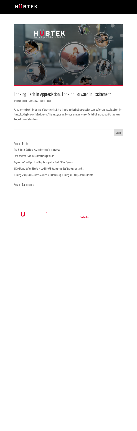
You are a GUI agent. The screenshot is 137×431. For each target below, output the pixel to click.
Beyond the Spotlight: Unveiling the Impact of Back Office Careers (43, 162)
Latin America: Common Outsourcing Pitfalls (34, 155)
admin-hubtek (21, 100)
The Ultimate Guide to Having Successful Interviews (37, 149)
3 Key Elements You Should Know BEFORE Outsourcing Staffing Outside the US (49, 168)
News (49, 100)
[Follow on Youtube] (79, 415)
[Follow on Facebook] (58, 415)
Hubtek (42, 100)
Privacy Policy (86, 268)
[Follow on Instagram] (72, 415)
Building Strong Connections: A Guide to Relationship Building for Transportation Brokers (53, 174)
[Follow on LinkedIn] (65, 415)
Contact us (85, 217)
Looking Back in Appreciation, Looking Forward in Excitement (62, 94)
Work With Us (97, 331)
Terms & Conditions (88, 278)
